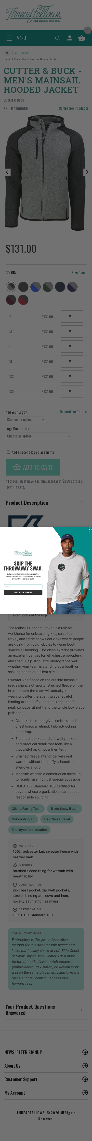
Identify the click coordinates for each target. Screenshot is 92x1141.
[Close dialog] (89, 529)
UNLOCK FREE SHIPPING (23, 592)
